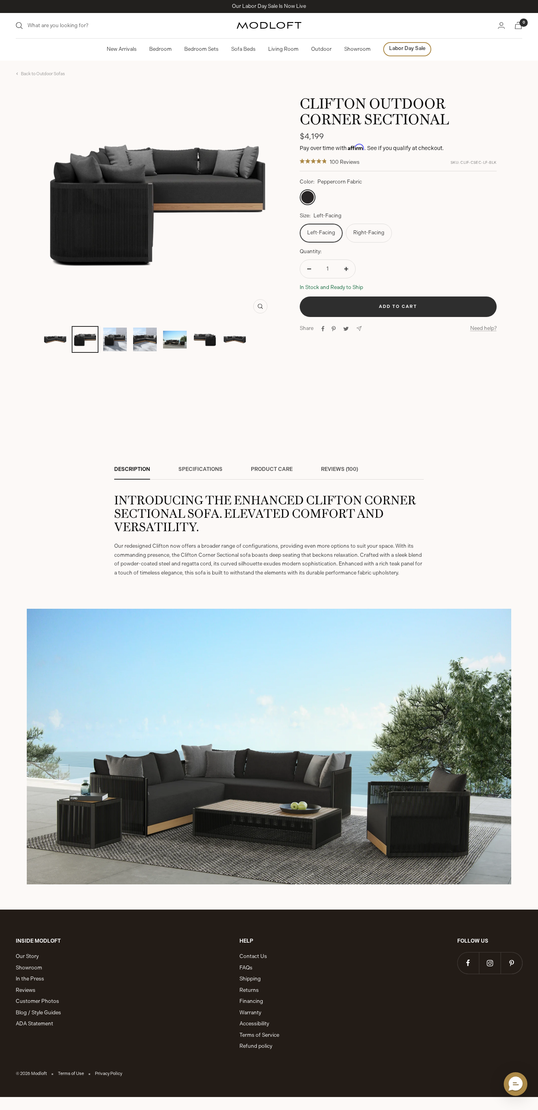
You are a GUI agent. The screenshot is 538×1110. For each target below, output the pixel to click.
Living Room (283, 49)
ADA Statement (34, 1024)
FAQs (245, 968)
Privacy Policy (108, 1073)
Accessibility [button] (254, 1024)
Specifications (200, 469)
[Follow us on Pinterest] (511, 963)
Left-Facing (321, 232)
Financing (251, 1001)
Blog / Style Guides (38, 1012)
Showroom (357, 49)
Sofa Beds (243, 49)
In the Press (30, 979)
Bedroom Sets (201, 49)
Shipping (250, 979)
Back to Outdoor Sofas (43, 73)
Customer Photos (37, 1001)
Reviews (25, 990)
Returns (249, 990)
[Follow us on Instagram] (490, 963)
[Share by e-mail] (359, 328)
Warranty (250, 1012)
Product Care (272, 469)
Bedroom (160, 49)
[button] (515, 1084)
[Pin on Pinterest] (334, 329)
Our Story (27, 956)
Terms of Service (259, 1035)
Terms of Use (71, 1073)
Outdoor (321, 49)
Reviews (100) (339, 469)
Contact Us (253, 956)
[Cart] (518, 25)
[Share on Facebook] (323, 329)
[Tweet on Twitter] (346, 329)
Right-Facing (368, 232)
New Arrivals (122, 49)
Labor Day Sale (407, 48)
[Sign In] (501, 25)
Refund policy (255, 1046)
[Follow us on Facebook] (468, 963)
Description (132, 469)
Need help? (483, 328)
